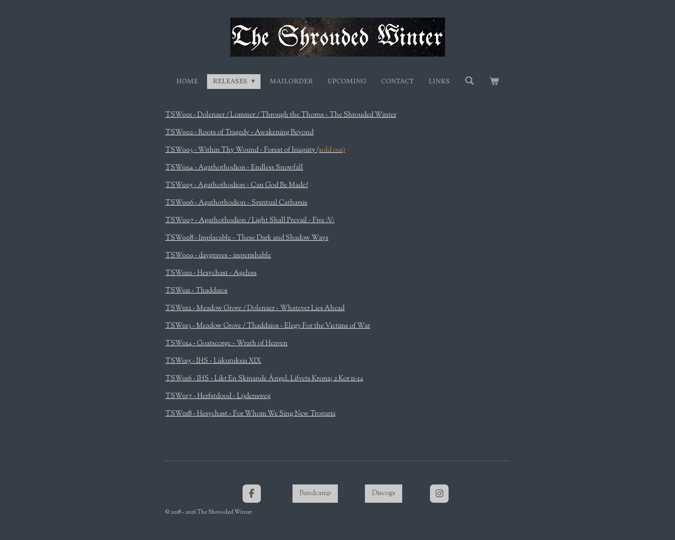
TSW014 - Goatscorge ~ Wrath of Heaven (226, 344)
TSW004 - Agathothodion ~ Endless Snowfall (234, 168)
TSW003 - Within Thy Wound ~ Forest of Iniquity (255, 150)
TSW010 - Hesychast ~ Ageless (211, 273)
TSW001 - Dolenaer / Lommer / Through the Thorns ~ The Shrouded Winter (280, 115)
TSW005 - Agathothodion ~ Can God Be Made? (236, 185)
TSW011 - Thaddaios (196, 291)
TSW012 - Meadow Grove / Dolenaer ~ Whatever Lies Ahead (255, 308)
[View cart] (493, 81)
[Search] (469, 81)
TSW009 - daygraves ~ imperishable (218, 256)
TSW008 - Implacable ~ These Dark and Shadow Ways (246, 238)
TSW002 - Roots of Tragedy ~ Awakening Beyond (239, 133)
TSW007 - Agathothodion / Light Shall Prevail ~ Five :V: (249, 221)
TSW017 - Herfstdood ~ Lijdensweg (218, 396)
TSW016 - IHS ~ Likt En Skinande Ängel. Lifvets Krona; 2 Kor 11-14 (264, 379)
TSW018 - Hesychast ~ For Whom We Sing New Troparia (250, 414)
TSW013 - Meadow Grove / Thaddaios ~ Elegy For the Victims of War (267, 326)
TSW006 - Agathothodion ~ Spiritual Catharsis (236, 203)
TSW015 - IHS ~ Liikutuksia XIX (213, 361)
